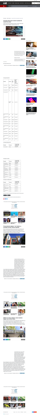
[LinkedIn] (6, 39)
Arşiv (11, 0)
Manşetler (6, 0)
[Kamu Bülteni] (5, 3)
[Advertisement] (20, 12)
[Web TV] (34, 0)
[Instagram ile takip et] (34, 412)
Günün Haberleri (8, 0)
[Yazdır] (9, 39)
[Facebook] (4, 39)
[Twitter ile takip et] (33, 412)
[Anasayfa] (3, 0)
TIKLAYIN (16, 204)
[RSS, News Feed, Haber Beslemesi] (36, 412)
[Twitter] (5, 39)
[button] (21, 39)
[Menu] (32, 3)
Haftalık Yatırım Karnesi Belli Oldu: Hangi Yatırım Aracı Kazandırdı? (18, 6)
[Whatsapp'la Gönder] (8, 39)
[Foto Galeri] (36, 0)
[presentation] (5, 6)
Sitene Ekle (14, 0)
